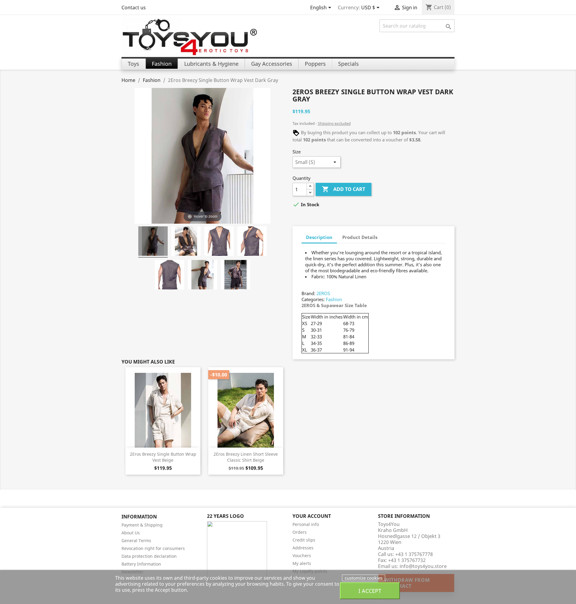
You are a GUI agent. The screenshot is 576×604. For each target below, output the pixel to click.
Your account (311, 516)
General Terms (136, 540)
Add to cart (343, 189)
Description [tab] (319, 237)
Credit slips (303, 540)
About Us (131, 533)
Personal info (305, 524)
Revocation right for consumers (153, 548)
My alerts (301, 563)
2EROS (323, 293)
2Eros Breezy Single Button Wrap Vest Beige (163, 457)
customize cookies (363, 578)
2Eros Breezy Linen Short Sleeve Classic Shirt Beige (246, 457)
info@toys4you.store (423, 566)
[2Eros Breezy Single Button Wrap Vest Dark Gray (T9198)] (153, 242)
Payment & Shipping (142, 525)
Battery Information (141, 564)
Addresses (303, 548)
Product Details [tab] (359, 237)
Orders (299, 532)
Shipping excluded (334, 123)
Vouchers (301, 555)
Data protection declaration (149, 556)
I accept (369, 590)
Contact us (134, 7)
